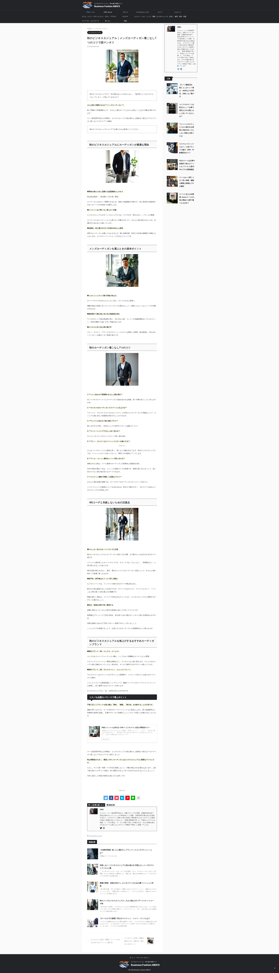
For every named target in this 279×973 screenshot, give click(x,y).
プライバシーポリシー (142, 957)
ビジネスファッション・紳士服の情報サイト (144, 962)
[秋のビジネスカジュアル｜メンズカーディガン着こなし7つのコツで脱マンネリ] (122, 798)
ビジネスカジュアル (142, 12)
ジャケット (177, 12)
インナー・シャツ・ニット (142, 16)
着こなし (108, 21)
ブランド (125, 12)
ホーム (132, 957)
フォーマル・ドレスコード (90, 21)
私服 (125, 21)
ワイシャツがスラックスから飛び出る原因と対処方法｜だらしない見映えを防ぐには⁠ (186, 130)
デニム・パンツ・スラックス (90, 17)
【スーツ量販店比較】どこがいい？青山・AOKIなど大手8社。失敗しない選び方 (186, 90)
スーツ (160, 12)
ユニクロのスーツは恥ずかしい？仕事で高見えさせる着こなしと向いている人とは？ (186, 110)
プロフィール (90, 12)
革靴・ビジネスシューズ (160, 16)
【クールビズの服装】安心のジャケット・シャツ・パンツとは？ (125, 918)
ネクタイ (125, 16)
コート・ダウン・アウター (107, 16)
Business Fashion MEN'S (107, 6)
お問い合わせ (108, 12)
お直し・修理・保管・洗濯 (177, 16)
